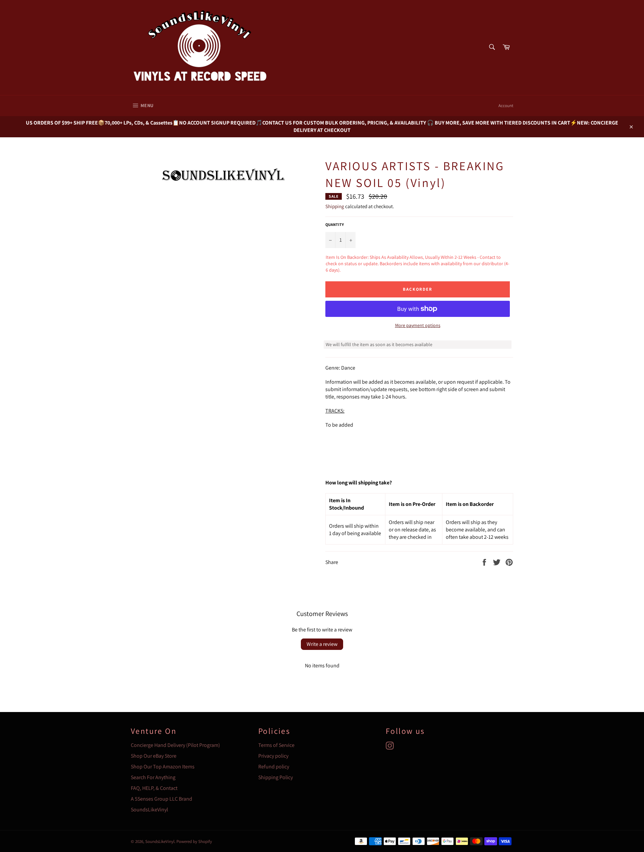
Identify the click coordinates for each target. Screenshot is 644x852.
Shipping (334, 206)
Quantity (334, 224)
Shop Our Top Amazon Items (163, 766)
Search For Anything (153, 777)
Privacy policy (273, 755)
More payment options (417, 325)
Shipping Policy (275, 777)
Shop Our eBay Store (153, 755)
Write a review (322, 644)
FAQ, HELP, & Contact (154, 788)
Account (505, 105)
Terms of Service (276, 745)
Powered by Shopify (194, 841)
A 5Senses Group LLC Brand (161, 798)
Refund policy (273, 766)
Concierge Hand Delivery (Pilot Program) (175, 745)
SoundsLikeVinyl (149, 809)
